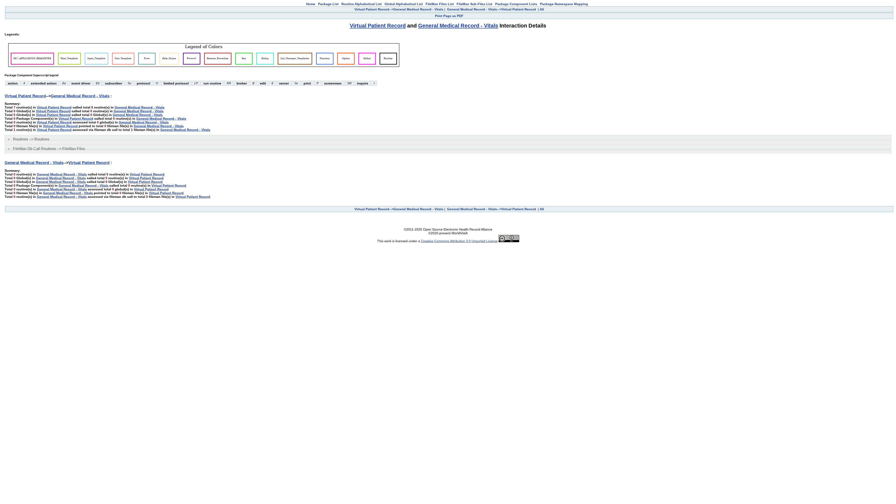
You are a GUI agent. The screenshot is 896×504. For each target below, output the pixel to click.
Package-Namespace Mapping (564, 4)
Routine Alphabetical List (361, 4)
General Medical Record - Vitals (458, 26)
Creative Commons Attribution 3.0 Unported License (459, 241)
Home (310, 4)
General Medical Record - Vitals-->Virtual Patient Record (491, 9)
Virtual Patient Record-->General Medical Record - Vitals (398, 9)
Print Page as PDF (449, 16)
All (542, 9)
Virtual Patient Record (378, 26)
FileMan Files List (440, 4)
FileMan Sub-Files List (474, 4)
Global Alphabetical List (404, 4)
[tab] (448, 139)
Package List (328, 4)
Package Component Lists (516, 4)
